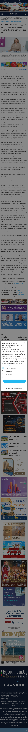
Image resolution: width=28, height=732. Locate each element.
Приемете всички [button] (14, 381)
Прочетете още (6, 365)
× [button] (24, 342)
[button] (14, 388)
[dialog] (14, 366)
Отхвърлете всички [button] (14, 385)
